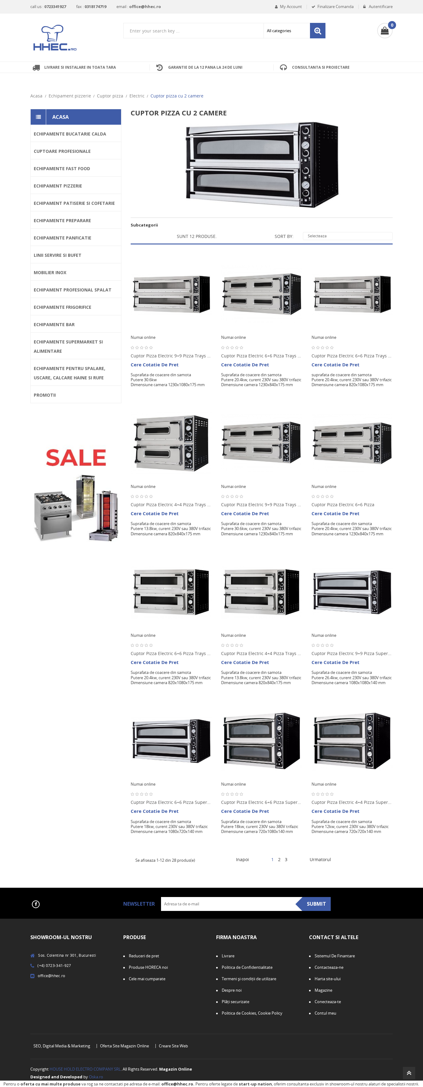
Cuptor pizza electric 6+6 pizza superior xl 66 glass (261, 802)
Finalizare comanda (335, 7)
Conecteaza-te (327, 1001)
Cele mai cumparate (146, 978)
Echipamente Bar (54, 324)
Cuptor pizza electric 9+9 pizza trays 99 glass (171, 356)
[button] (385, 30)
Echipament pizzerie (58, 186)
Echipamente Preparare (62, 220)
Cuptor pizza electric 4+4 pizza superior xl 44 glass (352, 802)
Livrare (227, 956)
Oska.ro (96, 1077)
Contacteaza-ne (328, 967)
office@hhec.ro (177, 1084)
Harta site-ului (327, 978)
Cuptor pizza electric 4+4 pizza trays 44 (261, 653)
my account (291, 7)
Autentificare (380, 7)
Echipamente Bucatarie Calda (70, 134)
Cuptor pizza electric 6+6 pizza (343, 504)
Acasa (60, 117)
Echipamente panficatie (62, 238)
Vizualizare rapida (210, 296)
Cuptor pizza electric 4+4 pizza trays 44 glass (171, 504)
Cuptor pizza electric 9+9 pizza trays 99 (261, 504)
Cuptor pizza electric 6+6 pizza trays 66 (171, 653)
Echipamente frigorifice (62, 307)
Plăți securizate (235, 1001)
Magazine (323, 990)
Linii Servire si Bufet (57, 255)
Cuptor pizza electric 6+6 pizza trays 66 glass (352, 356)
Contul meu (325, 1013)
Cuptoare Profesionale (62, 151)
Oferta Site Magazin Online (124, 1046)
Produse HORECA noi (148, 967)
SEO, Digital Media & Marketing (61, 1046)
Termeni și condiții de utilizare (248, 978)
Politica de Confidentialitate (247, 967)
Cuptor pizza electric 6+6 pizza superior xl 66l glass (171, 802)
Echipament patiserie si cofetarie (74, 203)
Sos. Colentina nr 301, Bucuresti (67, 955)
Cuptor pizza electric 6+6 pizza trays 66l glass (261, 356)
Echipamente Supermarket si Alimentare (68, 346)
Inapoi (240, 860)
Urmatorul (323, 860)
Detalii (210, 309)
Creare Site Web (173, 1046)
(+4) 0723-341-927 (54, 965)
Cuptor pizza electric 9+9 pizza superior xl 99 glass (352, 653)
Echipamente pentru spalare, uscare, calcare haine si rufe (69, 373)
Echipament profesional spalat (72, 290)
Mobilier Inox (50, 272)
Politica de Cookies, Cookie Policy (251, 1013)
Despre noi (231, 990)
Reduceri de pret (143, 956)
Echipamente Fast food (62, 168)
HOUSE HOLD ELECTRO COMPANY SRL (85, 1069)
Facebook (36, 904)
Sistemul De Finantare (334, 956)
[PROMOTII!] (75, 477)
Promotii (45, 395)
